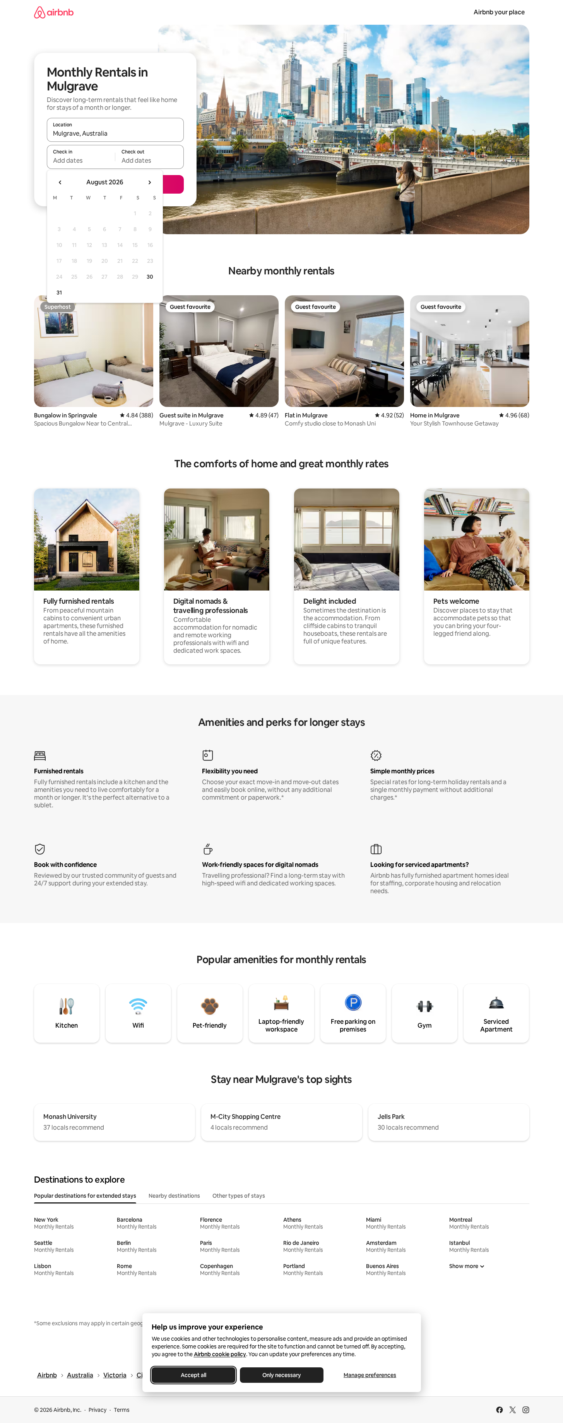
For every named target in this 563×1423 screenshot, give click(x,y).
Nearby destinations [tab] (174, 1195)
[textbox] (81, 160)
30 (150, 276)
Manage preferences (370, 1375)
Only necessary (281, 1375)
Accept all (193, 1375)
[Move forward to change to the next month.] (149, 182)
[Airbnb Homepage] (54, 12)
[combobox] (115, 133)
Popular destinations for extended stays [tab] (85, 1195)
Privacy (97, 1409)
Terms (122, 1409)
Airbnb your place (499, 12)
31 (59, 292)
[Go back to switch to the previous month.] (60, 182)
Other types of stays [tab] (238, 1195)
